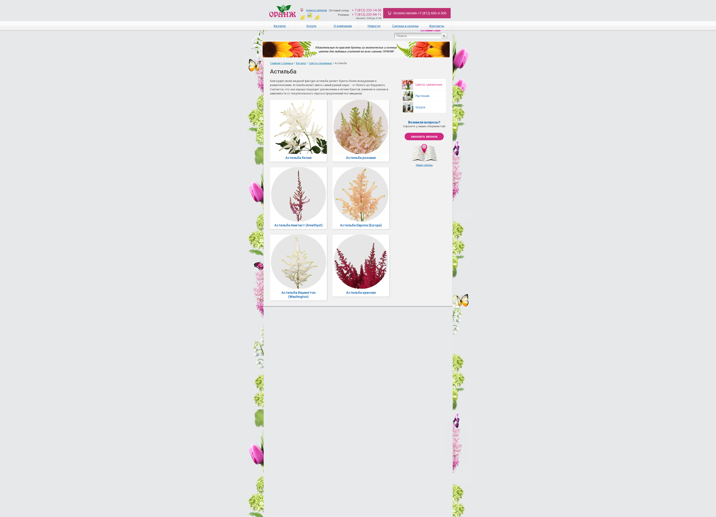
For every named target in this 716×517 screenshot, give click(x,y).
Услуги (311, 26)
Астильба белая (298, 158)
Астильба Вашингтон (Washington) (298, 295)
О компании (343, 26)
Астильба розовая (361, 158)
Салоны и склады (405, 26)
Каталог (280, 26)
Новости (374, 26)
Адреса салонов (316, 10)
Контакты (436, 26)
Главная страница (281, 63)
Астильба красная (361, 292)
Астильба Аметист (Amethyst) (298, 225)
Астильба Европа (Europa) (361, 225)
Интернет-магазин (405, 13)
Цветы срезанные (320, 63)
